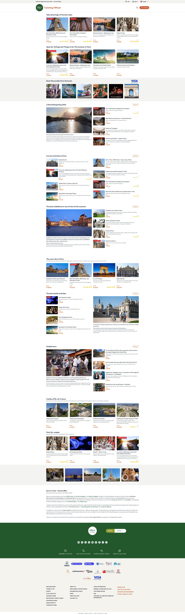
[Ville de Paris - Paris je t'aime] (66, 563)
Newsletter (121, 587)
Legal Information (100, 586)
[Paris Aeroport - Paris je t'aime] (98, 571)
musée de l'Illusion (106, 507)
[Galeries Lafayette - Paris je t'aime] (89, 571)
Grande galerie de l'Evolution (90, 507)
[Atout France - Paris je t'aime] (109, 563)
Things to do (50, 589)
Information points (76, 591)
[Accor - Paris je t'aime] (68, 571)
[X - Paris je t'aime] (106, 542)
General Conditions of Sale (102, 589)
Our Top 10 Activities (123, 589)
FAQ (95, 593)
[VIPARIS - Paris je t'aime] (118, 571)
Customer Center (99, 591)
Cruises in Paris (51, 596)
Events (48, 591)
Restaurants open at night (54, 598)
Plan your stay (51, 593)
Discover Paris (51, 586)
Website (110, 530)
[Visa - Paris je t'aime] (97, 578)
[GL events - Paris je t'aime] (108, 571)
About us (73, 586)
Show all (136, 104)
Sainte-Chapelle (93, 496)
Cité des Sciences (74, 507)
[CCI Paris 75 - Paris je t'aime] (89, 564)
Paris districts (51, 603)
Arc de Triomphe (80, 496)
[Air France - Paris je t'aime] (78, 571)
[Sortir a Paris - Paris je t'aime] (87, 578)
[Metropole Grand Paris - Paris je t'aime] (100, 563)
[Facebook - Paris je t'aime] (78, 542)
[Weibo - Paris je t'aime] (103, 542)
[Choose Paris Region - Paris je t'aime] (117, 563)
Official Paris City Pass (124, 594)
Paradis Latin (83, 501)
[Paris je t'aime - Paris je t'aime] (92, 530)
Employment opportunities (78, 589)
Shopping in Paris (51, 600)
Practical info (74, 596)
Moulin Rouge (72, 501)
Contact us (73, 598)
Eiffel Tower (70, 496)
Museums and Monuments (125, 592)
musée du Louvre (117, 500)
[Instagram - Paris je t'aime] (82, 542)
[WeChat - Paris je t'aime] (96, 542)
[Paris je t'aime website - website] (39, 7)
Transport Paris (51, 605)
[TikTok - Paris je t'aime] (89, 542)
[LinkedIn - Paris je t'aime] (85, 542)
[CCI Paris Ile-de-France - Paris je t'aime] (76, 564)
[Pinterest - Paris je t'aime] (92, 542)
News (71, 593)
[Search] (137, 7)
